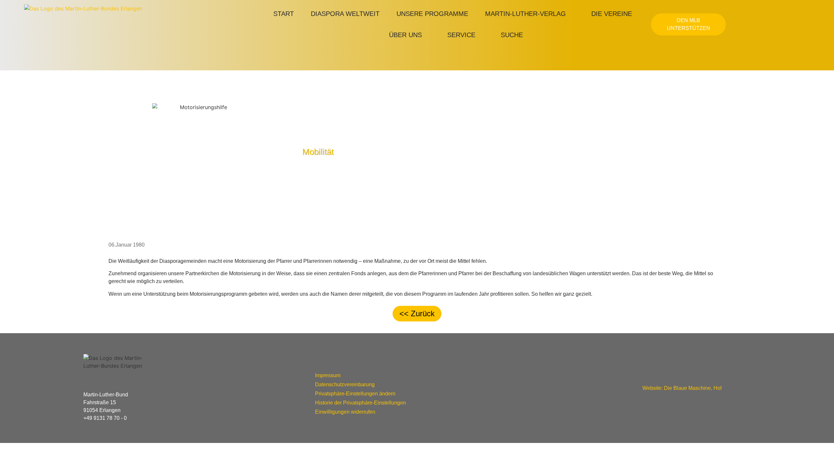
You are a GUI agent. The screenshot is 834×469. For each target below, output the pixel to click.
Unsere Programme (432, 13)
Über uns (405, 34)
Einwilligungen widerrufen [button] (345, 412)
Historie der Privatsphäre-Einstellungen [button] (360, 402)
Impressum (327, 375)
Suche (512, 34)
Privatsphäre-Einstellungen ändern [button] (355, 393)
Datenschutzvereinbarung (345, 384)
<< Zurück (417, 313)
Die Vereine (611, 13)
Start (283, 13)
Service (461, 34)
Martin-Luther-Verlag (525, 13)
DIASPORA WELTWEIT (345, 13)
